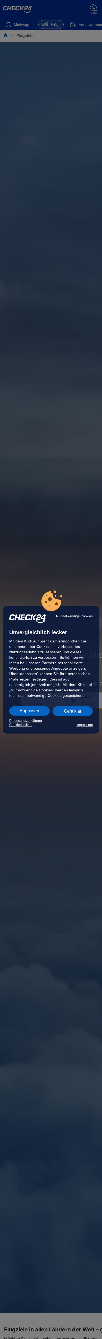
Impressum (84, 725)
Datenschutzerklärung (25, 721)
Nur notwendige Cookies (74, 616)
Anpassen (29, 711)
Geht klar (72, 711)
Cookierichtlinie (20, 725)
